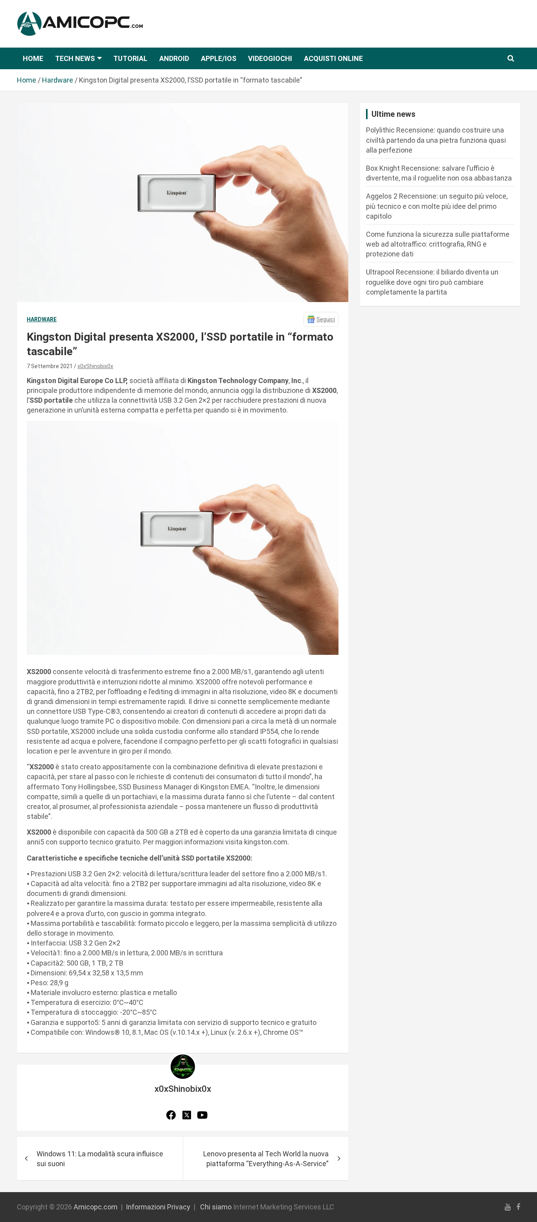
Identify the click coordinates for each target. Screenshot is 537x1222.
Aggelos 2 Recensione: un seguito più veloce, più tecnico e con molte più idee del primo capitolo (437, 206)
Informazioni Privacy (158, 1207)
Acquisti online (333, 58)
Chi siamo (216, 1207)
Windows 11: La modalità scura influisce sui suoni (100, 1159)
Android (174, 58)
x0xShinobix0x (95, 366)
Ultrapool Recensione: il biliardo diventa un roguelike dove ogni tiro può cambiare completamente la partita (432, 282)
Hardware (42, 319)
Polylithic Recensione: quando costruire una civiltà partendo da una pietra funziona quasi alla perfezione (436, 140)
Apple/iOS (218, 58)
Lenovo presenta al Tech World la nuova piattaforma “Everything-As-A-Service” (266, 1159)
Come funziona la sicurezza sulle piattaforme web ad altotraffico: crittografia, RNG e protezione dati (437, 244)
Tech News (75, 58)
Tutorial (130, 58)
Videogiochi (270, 58)
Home (33, 58)
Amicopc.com (96, 1207)
